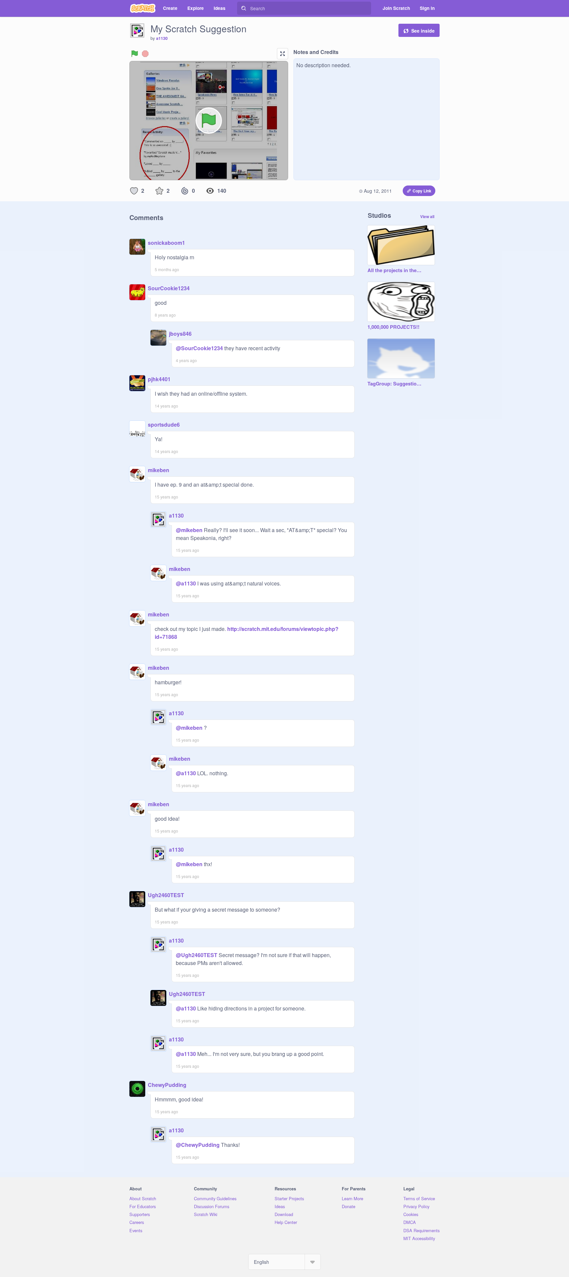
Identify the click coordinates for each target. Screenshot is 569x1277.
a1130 (162, 38)
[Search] (243, 8)
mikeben (158, 470)
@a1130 (186, 583)
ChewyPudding (167, 1085)
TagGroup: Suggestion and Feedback (394, 384)
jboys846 (180, 333)
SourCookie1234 (169, 288)
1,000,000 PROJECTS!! (393, 327)
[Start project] (134, 53)
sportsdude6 (164, 424)
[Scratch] (142, 8)
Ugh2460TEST (166, 895)
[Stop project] (145, 53)
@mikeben (189, 530)
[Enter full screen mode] (282, 53)
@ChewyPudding (198, 1145)
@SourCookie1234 (199, 348)
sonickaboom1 (166, 242)
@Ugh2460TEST (196, 955)
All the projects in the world (394, 270)
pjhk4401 (159, 379)
